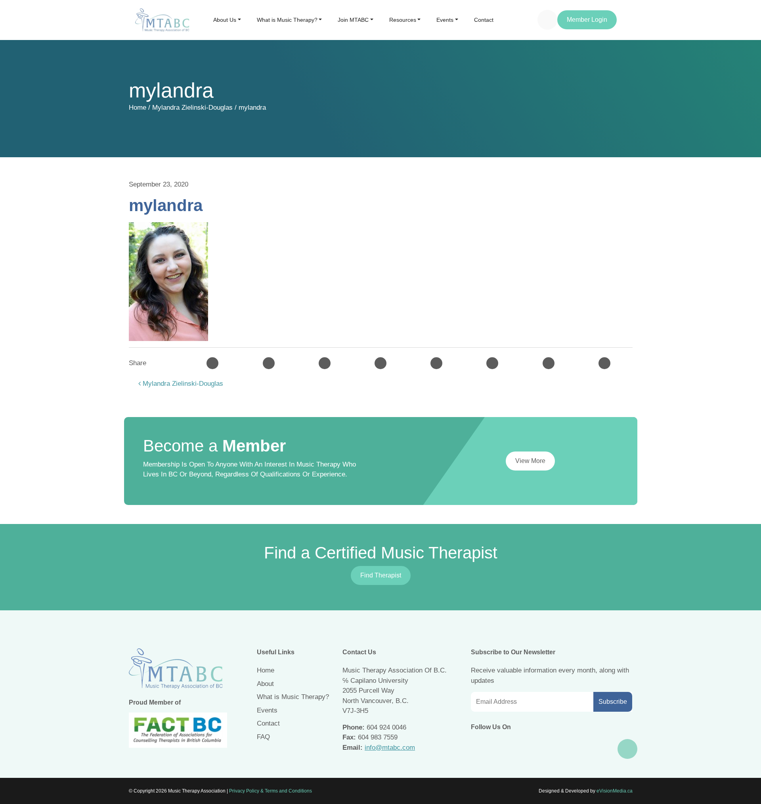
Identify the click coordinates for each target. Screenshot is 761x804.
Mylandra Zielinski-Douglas (192, 107)
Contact (483, 20)
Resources (402, 20)
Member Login (587, 19)
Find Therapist (380, 575)
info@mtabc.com (390, 747)
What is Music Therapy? (287, 20)
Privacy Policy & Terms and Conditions (270, 791)
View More (530, 460)
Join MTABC (353, 20)
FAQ (263, 737)
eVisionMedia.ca (615, 791)
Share (137, 363)
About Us (224, 20)
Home (137, 107)
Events (444, 20)
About (265, 684)
